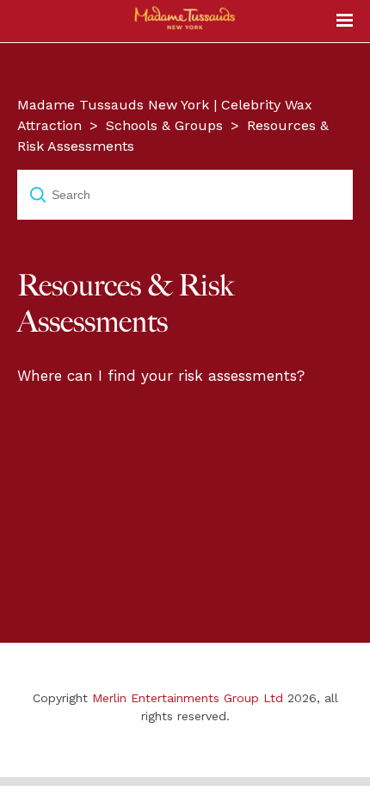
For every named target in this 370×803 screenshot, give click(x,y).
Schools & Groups (164, 125)
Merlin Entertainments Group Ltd (187, 698)
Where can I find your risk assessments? (161, 375)
